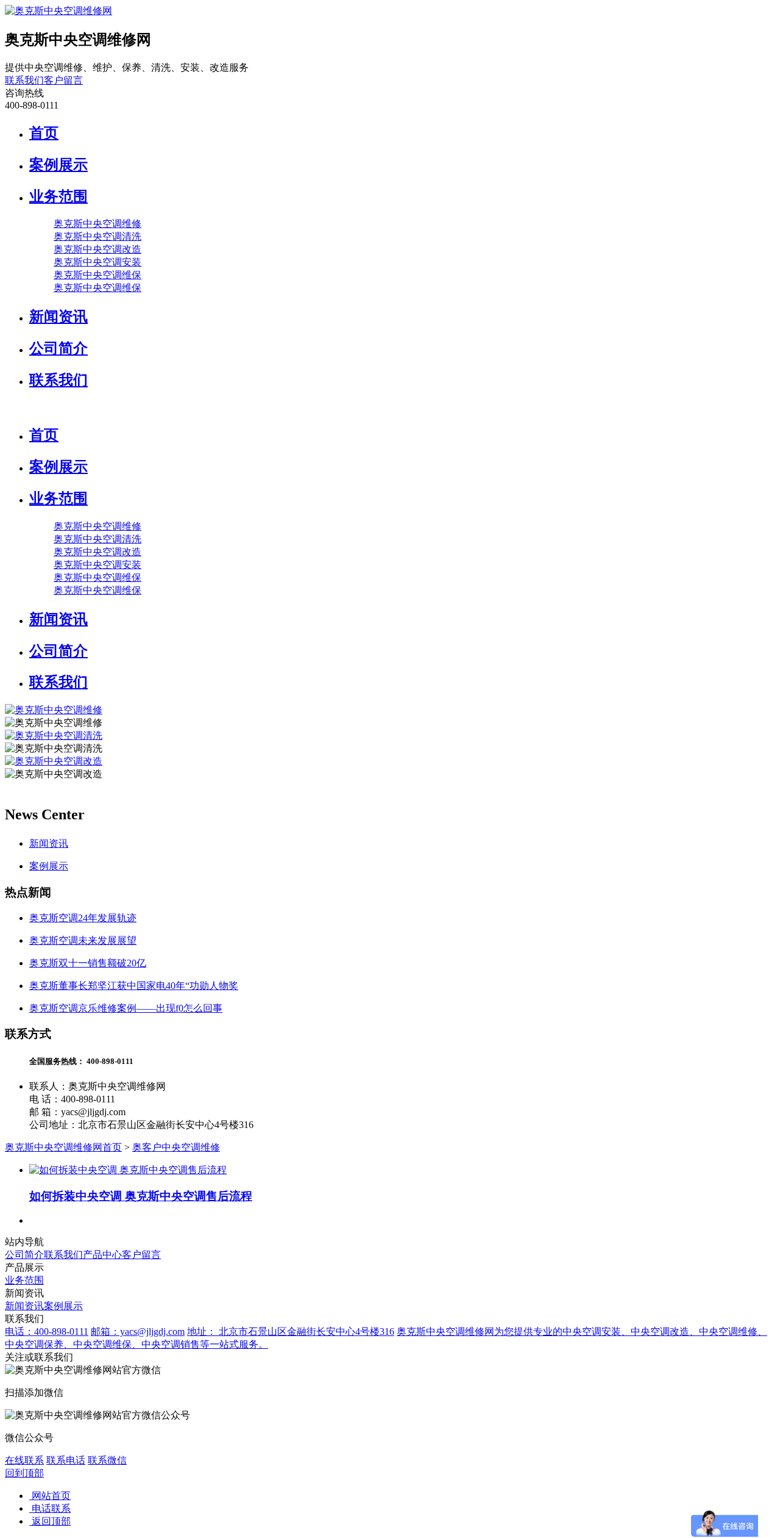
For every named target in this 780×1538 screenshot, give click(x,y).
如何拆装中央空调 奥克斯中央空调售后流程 (140, 1196)
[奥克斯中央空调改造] (53, 761)
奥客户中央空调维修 (176, 1147)
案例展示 (58, 165)
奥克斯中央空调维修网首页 (63, 1147)
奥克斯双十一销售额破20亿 (87, 963)
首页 (43, 133)
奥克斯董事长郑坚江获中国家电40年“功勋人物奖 (133, 985)
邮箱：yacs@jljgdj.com (138, 1331)
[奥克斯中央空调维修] (53, 710)
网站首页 (50, 1495)
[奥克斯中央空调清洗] (53, 735)
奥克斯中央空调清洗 (97, 236)
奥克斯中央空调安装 (97, 262)
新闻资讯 (58, 317)
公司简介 (58, 348)
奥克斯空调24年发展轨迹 (82, 918)
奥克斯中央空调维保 (97, 275)
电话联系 (50, 1508)
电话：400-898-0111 (46, 1331)
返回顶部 (50, 1521)
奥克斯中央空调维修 (97, 223)
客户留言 (63, 80)
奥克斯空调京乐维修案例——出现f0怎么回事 (125, 1008)
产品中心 (102, 1254)
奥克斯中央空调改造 (97, 249)
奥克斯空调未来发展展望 (82, 940)
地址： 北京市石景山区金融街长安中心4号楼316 (290, 1331)
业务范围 (58, 196)
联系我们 (24, 80)
